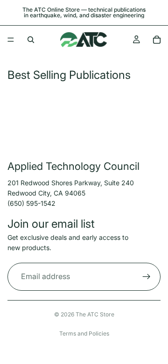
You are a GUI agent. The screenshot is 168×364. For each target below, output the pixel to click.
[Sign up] (146, 276)
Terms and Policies (84, 333)
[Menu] (10, 39)
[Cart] (157, 39)
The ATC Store (95, 314)
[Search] (31, 39)
